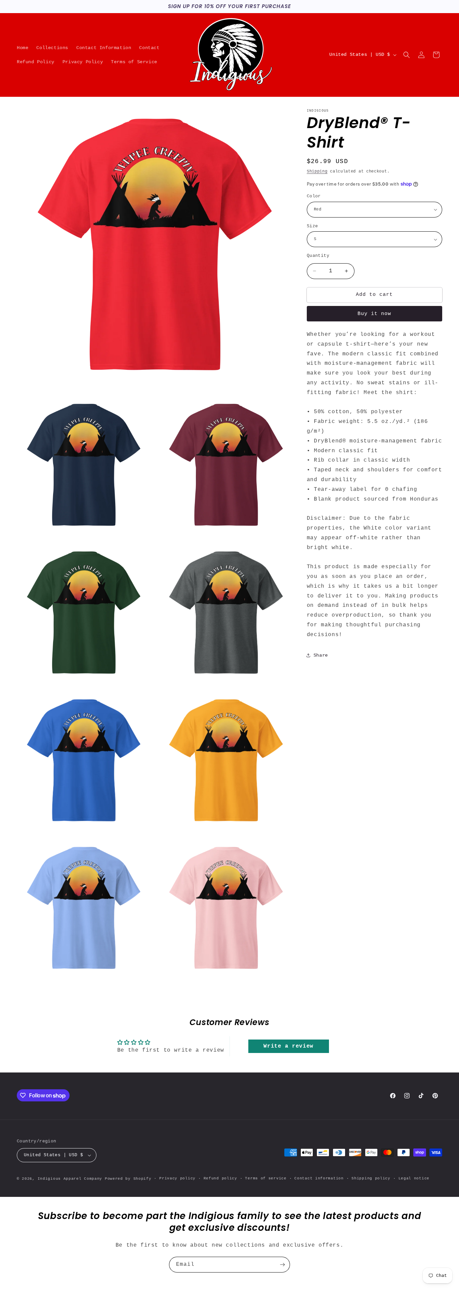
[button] (406, 54)
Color (314, 196)
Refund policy (220, 1178)
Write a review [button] (288, 1046)
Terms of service (265, 1178)
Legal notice (414, 1178)
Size (312, 226)
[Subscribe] (282, 1265)
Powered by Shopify (128, 1179)
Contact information (318, 1178)
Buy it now (374, 314)
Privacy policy (177, 1178)
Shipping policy (370, 1178)
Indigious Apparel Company (70, 1179)
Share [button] (321, 655)
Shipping (317, 171)
